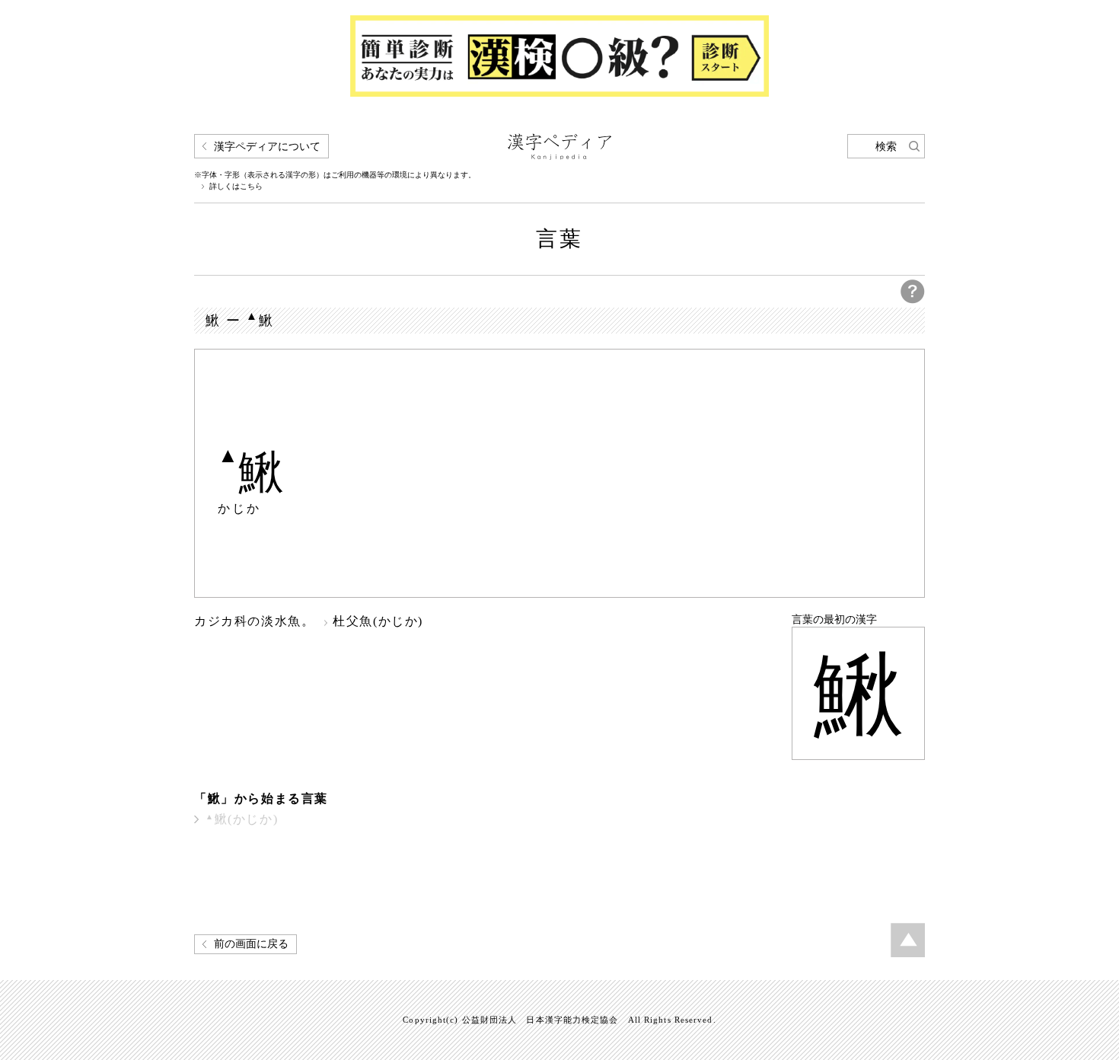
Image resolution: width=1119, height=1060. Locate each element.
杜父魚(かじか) (378, 621)
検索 (886, 146)
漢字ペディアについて (267, 146)
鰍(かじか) (242, 819)
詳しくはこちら (236, 186)
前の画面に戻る (251, 944)
